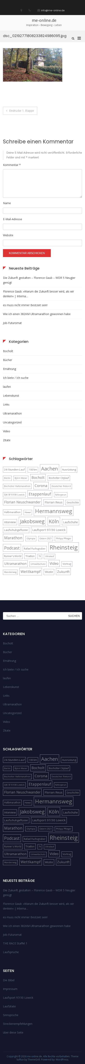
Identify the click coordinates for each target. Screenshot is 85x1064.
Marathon (13, 537)
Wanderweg (10, 572)
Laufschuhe (70, 522)
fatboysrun (60, 494)
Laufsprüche (11, 952)
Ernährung (9, 369)
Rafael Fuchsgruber (34, 548)
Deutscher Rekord (61, 486)
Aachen (49, 468)
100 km (33, 469)
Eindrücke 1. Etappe (21, 110)
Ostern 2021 (45, 538)
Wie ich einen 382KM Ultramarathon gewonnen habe (37, 314)
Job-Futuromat (12, 323)
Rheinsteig (64, 547)
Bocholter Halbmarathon (17, 486)
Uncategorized (12, 422)
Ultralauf (49, 556)
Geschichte (73, 502)
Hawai (28, 512)
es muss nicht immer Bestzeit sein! (25, 305)
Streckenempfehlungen (17, 1024)
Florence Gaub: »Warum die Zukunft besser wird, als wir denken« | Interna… (38, 294)
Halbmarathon (12, 512)
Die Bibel (8, 980)
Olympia (30, 538)
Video (6, 431)
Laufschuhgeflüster (16, 530)
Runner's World (12, 556)
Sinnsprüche (10, 1015)
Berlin (7, 478)
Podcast (12, 548)
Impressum (10, 989)
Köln (54, 521)
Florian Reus (53, 502)
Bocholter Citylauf (59, 478)
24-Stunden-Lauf (14, 469)
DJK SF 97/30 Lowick (14, 494)
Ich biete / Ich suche (15, 378)
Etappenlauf (40, 494)
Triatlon (30, 556)
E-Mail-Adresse (12, 219)
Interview (10, 522)
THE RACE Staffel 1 (15, 943)
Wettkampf (31, 571)
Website (8, 235)
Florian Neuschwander (22, 502)
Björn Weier (21, 478)
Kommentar (12, 165)
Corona (41, 485)
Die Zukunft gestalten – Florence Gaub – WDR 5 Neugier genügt (39, 280)
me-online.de (44, 20)
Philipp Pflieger (63, 538)
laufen (7, 387)
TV (40, 556)
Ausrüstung (69, 469)
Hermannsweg (53, 511)
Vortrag (67, 564)
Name (7, 203)
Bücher (7, 360)
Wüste (49, 572)
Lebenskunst (11, 395)
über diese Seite (13, 1032)
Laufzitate (9, 1006)
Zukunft (63, 571)
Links (6, 404)
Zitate (6, 440)
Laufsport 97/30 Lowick (49, 530)
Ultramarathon (12, 413)
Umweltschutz (38, 564)
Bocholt (8, 351)
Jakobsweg (32, 521)
